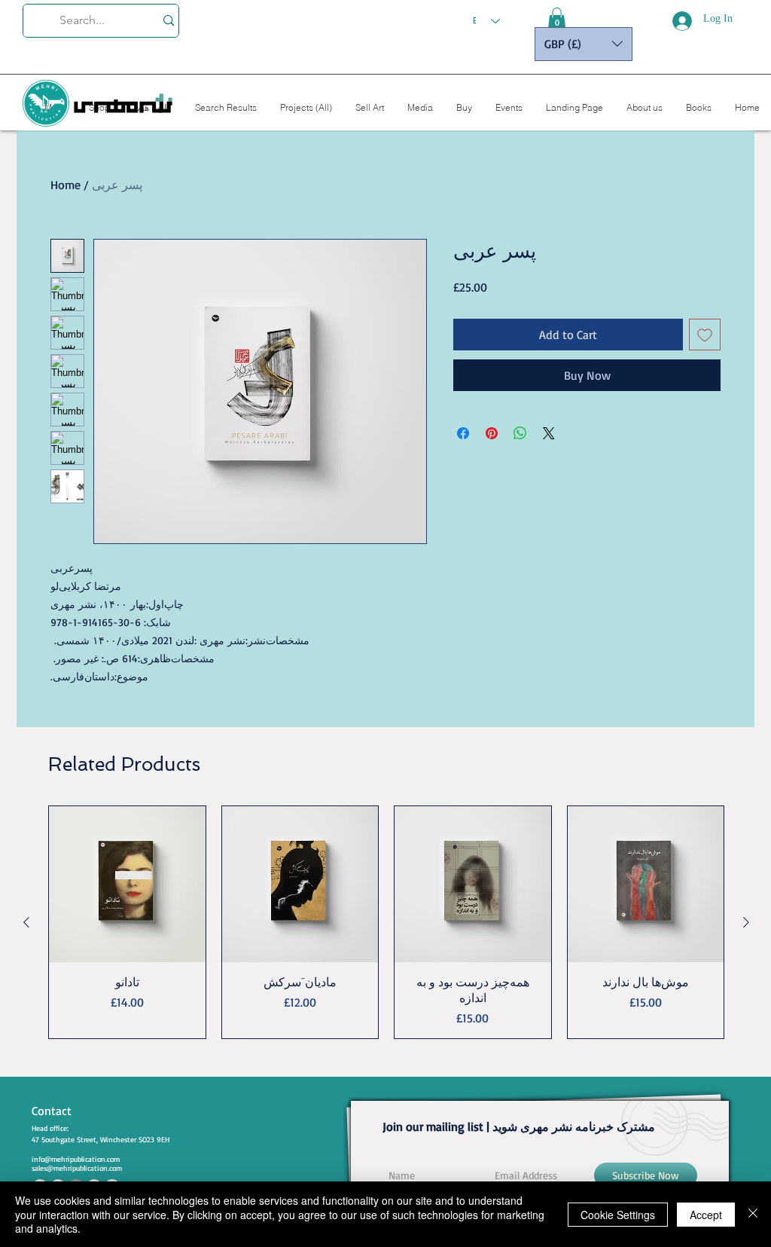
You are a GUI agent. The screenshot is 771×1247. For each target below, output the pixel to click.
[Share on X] (549, 433)
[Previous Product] (26, 922)
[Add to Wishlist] (705, 334)
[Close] (753, 1214)
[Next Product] (746, 922)
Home (65, 184)
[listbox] (583, 44)
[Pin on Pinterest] (492, 433)
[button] (556, 19)
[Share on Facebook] (463, 433)
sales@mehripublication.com (77, 1167)
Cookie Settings (618, 1214)
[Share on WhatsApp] (520, 433)
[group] (386, 922)
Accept (706, 1214)
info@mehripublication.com (76, 1158)
